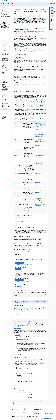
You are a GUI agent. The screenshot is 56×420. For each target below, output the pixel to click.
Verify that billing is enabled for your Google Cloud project (23, 264)
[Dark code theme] (44, 294)
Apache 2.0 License (15, 401)
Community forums (25, 408)
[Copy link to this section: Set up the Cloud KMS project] (23, 254)
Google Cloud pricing (14, 409)
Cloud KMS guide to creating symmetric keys (23, 307)
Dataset (15, 123)
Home (14, 9)
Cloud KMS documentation (20, 46)
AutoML (19, 48)
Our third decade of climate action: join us (33, 416)
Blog (45, 408)
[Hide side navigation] (10, 418)
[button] (5, 24)
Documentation (18, 9)
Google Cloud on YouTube (48, 412)
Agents (9, 5)
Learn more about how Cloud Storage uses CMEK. (22, 108)
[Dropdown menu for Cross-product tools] (26, 1)
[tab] (17, 335)
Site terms (20, 416)
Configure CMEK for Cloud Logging (33, 114)
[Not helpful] (46, 9)
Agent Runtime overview (39, 206)
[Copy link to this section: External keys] (19, 82)
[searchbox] (5, 8)
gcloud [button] (23, 334)
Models (13, 5)
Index (14, 192)
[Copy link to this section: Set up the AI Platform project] (23, 271)
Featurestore (15, 190)
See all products (14, 408)
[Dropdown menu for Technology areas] (17, 1)
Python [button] (32, 361)
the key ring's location (35, 308)
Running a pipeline (38, 182)
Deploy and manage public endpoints (41, 197)
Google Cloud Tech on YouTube (49, 413)
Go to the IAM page (17, 328)
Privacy (17, 416)
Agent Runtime (16, 206)
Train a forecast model (39, 157)
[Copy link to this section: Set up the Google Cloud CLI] (23, 289)
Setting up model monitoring (39, 173)
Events (46, 409)
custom (23, 48)
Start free (52, 3)
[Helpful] (45, 9)
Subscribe (46, 418)
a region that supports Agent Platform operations (24, 308)
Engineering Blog (26, 5)
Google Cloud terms (25, 416)
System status (25, 412)
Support (24, 409)
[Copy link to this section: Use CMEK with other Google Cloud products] (32, 93)
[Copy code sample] (45, 294)
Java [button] (25, 361)
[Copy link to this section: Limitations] (18, 224)
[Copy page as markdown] (22, 13)
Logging (45, 113)
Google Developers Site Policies (26, 401)
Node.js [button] (28, 361)
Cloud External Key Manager (34, 91)
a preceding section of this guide (36, 341)
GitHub (35, 408)
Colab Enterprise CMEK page (39, 31)
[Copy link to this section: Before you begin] (21, 242)
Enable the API (18, 269)
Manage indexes (38, 192)
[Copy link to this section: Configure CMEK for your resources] (31, 236)
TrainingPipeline (16, 155)
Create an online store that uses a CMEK (41, 190)
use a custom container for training (29, 109)
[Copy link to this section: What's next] (20, 388)
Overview (2, 5)
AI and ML (22, 9)
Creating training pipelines (39, 136)
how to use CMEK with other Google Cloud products (24, 392)
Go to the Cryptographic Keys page (22, 339)
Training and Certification (37, 413)
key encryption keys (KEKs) (25, 22)
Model (15, 128)
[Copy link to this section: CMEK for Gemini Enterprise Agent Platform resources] (39, 36)
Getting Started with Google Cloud (38, 409)
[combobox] (36, 1)
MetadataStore (16, 184)
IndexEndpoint (16, 197)
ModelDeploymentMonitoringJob (18, 173)
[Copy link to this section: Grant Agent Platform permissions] (27, 314)
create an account (37, 273)
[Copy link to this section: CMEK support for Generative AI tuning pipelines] (33, 215)
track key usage (23, 21)
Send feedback (43, 11)
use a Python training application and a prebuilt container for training (30, 100)
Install (14, 292)
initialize (28, 292)
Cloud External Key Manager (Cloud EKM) (23, 84)
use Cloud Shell (24, 302)
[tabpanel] (30, 345)
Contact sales (14, 412)
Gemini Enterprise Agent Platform (9, 3)
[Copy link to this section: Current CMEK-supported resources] (28, 116)
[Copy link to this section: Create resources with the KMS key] (28, 357)
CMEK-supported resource (24, 359)
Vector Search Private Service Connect (41, 200)
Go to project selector (19, 262)
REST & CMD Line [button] (20, 361)
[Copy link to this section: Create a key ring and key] (24, 305)
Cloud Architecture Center (37, 412)
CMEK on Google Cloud (23, 390)
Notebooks (17, 5)
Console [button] (15, 361)
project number (36, 324)
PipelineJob (15, 182)
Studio (6, 5)
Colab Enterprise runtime (17, 202)
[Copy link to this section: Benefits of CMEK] (21, 41)
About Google (14, 416)
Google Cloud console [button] (17, 334)
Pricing (21, 5)
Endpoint (15, 139)
